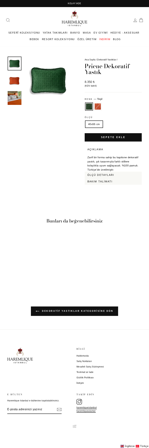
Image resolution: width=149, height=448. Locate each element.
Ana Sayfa (90, 59)
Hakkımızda (82, 356)
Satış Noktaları (84, 361)
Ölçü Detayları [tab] (100, 174)
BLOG (117, 39)
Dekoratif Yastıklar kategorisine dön (77, 311)
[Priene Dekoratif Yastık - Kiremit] (25, 276)
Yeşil (89, 106)
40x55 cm (94, 124)
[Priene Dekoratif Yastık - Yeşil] (20, 276)
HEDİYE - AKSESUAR (124, 32)
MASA (87, 32)
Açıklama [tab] (95, 149)
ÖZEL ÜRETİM (86, 39)
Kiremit (97, 106)
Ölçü (89, 117)
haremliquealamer (86, 411)
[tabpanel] (113, 162)
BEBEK (34, 39)
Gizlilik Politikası (85, 377)
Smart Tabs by (130, 187)
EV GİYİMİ (101, 32)
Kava (139, 187)
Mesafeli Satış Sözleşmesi (90, 366)
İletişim (80, 383)
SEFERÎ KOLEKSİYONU (24, 32)
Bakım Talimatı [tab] (99, 181)
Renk (93, 98)
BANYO (75, 32)
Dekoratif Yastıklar (106, 59)
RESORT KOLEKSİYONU (58, 39)
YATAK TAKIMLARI (55, 32)
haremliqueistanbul (86, 407)
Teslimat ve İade (85, 372)
